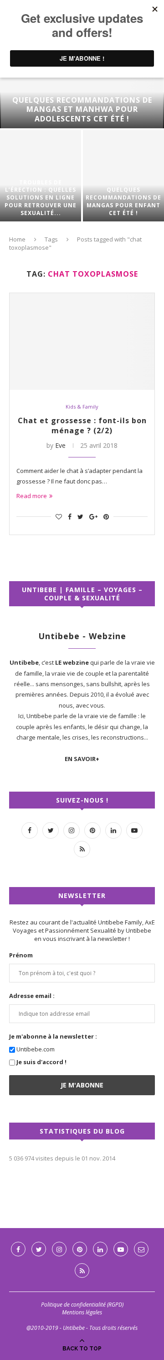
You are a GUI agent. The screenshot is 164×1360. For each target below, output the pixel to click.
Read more (31, 496)
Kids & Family (82, 407)
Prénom (21, 955)
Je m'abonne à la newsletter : (53, 1036)
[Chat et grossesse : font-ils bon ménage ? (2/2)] (82, 341)
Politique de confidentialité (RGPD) (82, 1304)
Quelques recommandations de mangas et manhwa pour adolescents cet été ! (82, 109)
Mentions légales (82, 1312)
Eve (60, 445)
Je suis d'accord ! (41, 1062)
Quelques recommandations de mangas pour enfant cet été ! (123, 201)
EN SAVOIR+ (82, 759)
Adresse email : (32, 996)
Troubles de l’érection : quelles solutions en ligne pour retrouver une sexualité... (41, 198)
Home (17, 239)
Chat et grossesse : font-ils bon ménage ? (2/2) (82, 425)
